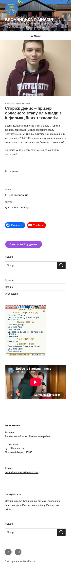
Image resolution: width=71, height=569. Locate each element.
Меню (37, 35)
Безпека (9, 280)
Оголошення (12, 293)
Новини (14, 171)
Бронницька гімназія (29, 19)
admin (27, 103)
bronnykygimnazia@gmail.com (21, 472)
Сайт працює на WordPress (20, 561)
